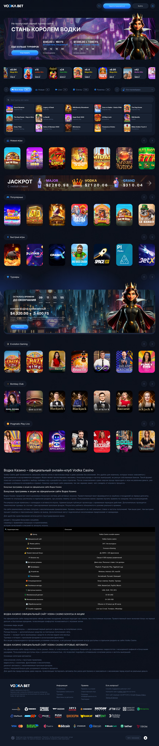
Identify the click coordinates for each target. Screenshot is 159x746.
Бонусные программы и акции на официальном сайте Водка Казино (33, 487)
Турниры (59, 694)
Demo (12, 171)
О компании (60, 689)
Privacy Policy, (141, 695)
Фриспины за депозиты (64, 697)
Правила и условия (88, 689)
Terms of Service (112, 698)
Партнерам (85, 699)
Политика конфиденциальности (88, 695)
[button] (6, 89)
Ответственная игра (88, 691)
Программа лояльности (65, 691)
